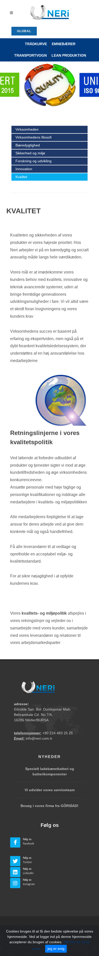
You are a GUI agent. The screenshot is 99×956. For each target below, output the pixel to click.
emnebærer (63, 44)
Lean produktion (69, 55)
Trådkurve (36, 44)
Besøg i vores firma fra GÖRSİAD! (49, 806)
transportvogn (30, 55)
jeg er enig (55, 949)
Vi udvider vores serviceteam (50, 790)
